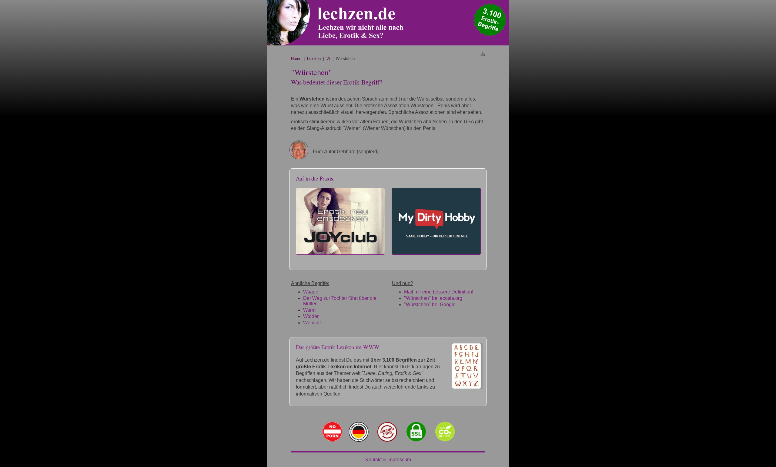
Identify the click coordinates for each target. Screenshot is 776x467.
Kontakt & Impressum (388, 459)
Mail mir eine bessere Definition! (438, 291)
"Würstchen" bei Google (430, 304)
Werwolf (312, 322)
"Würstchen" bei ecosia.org (433, 298)
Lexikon (314, 58)
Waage (310, 291)
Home (296, 58)
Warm (309, 310)
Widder (311, 316)
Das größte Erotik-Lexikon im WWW (338, 347)
